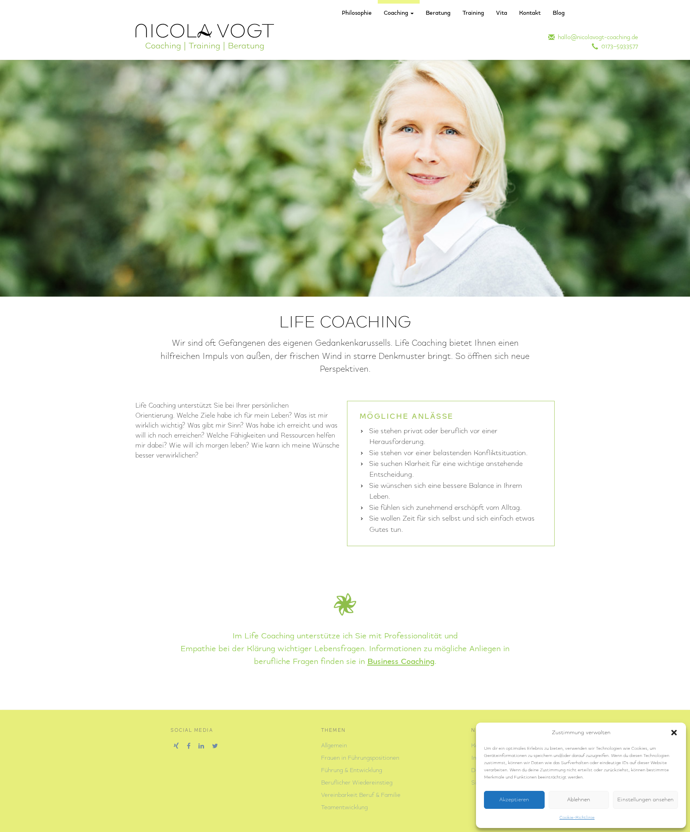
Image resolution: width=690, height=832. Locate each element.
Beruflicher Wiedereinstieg (357, 783)
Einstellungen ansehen (645, 800)
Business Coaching (400, 661)
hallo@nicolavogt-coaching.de (596, 37)
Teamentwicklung (344, 807)
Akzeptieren (514, 800)
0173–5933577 (618, 47)
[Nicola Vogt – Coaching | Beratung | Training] (205, 37)
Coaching (397, 13)
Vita (501, 13)
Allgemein (334, 746)
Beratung (438, 13)
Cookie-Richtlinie (577, 817)
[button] (674, 733)
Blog (559, 13)
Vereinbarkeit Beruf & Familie (361, 795)
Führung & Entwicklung (351, 770)
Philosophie (357, 13)
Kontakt (530, 13)
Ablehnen (578, 800)
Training (473, 13)
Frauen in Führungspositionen (360, 758)
